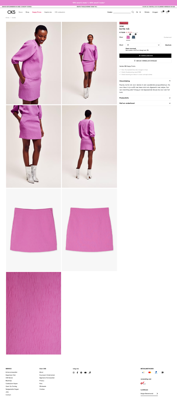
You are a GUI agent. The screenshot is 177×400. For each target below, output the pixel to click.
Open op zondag (11, 386)
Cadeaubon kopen (12, 383)
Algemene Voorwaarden (47, 378)
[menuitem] (20, 12)
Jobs (7, 392)
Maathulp (9, 381)
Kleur (121, 37)
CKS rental (9, 378)
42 (128, 45)
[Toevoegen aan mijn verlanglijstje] (168, 23)
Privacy (41, 381)
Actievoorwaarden (11, 372)
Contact (8, 395)
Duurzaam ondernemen (47, 375)
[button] (20, 12)
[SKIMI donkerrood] (128, 37)
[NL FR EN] (139, 12)
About (41, 372)
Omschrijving (124, 81)
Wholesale (42, 386)
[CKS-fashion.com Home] (11, 12)
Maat (121, 45)
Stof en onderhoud (126, 103)
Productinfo (124, 98)
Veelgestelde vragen (12, 389)
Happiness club (11, 375)
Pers (40, 383)
